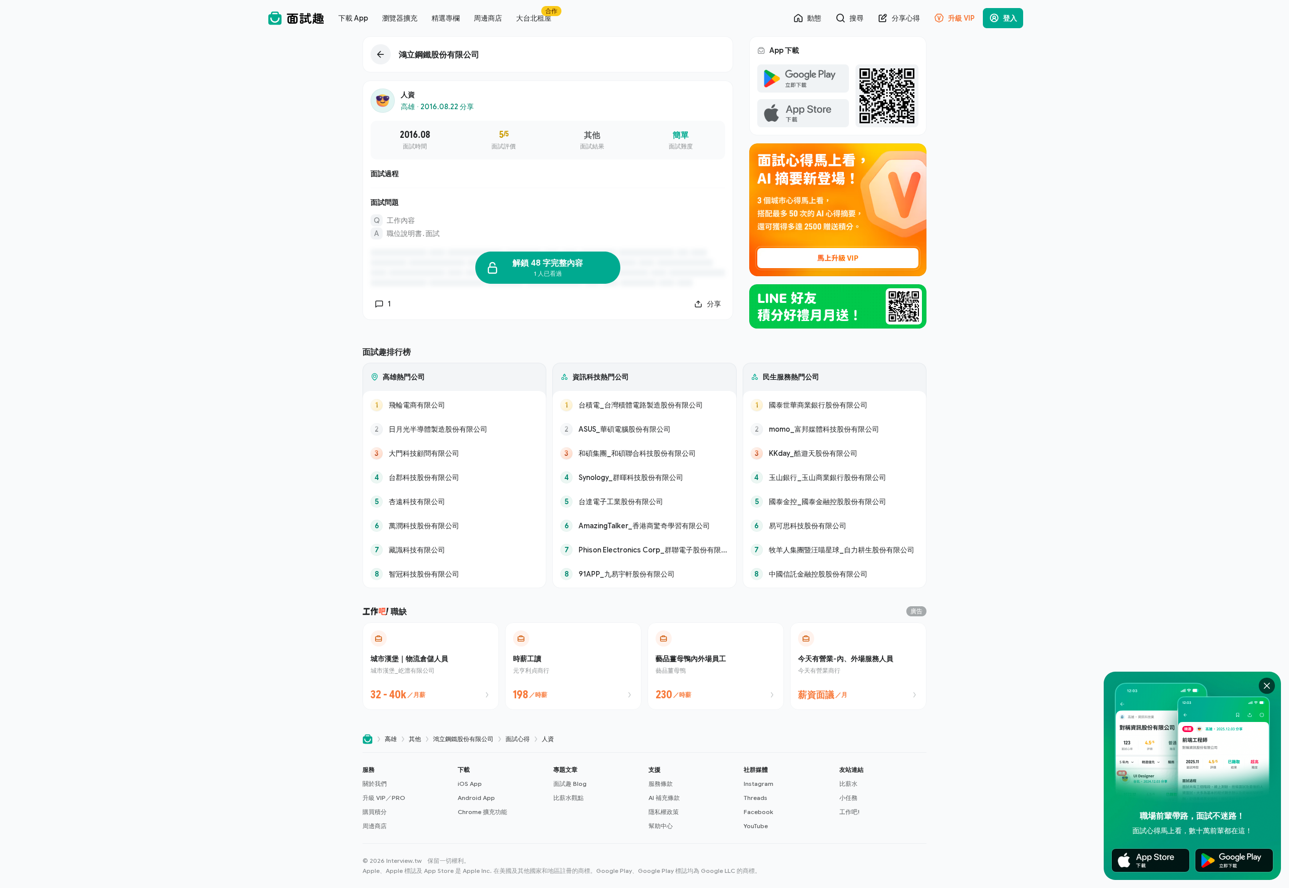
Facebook (758, 812)
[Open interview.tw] (368, 739)
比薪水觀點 (568, 797)
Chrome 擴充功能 (482, 812)
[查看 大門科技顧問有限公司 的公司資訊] (454, 453)
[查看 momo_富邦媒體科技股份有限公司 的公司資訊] (834, 429)
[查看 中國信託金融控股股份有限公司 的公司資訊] (834, 574)
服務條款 (661, 783)
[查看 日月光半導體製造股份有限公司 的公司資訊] (454, 429)
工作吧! (849, 812)
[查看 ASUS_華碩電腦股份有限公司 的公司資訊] (644, 429)
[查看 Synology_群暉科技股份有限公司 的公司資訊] (644, 477)
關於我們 (375, 783)
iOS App (470, 783)
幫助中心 (661, 826)
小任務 (848, 797)
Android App (476, 797)
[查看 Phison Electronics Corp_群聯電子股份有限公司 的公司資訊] (644, 550)
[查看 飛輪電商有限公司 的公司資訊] (454, 405)
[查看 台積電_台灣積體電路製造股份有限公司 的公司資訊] (644, 405)
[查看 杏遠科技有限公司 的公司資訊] (454, 502)
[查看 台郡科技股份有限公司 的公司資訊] (454, 477)
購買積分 (375, 812)
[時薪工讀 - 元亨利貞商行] (573, 666)
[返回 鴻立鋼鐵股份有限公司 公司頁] (548, 54)
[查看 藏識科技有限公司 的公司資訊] (454, 550)
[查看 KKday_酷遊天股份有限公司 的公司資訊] (834, 453)
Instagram (758, 783)
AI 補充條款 (664, 797)
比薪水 (848, 783)
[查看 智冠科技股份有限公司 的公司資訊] (454, 574)
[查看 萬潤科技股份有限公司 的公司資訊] (454, 526)
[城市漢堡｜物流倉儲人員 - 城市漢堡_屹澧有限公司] (431, 666)
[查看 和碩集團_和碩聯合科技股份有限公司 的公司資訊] (644, 453)
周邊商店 (375, 826)
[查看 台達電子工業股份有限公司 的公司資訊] (644, 502)
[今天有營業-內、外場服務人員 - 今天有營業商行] (858, 666)
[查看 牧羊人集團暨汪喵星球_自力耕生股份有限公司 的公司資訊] (834, 550)
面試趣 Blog (570, 783)
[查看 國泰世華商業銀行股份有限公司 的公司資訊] (834, 405)
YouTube (756, 826)
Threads (755, 797)
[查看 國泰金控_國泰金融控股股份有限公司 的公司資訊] (834, 502)
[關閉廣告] (1267, 686)
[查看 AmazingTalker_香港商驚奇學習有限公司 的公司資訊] (644, 526)
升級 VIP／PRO (384, 797)
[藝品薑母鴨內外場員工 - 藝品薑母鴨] (716, 666)
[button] (406, 798)
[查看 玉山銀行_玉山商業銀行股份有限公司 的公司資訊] (834, 477)
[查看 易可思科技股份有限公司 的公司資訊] (834, 526)
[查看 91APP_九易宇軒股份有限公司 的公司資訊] (644, 574)
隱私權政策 (664, 812)
